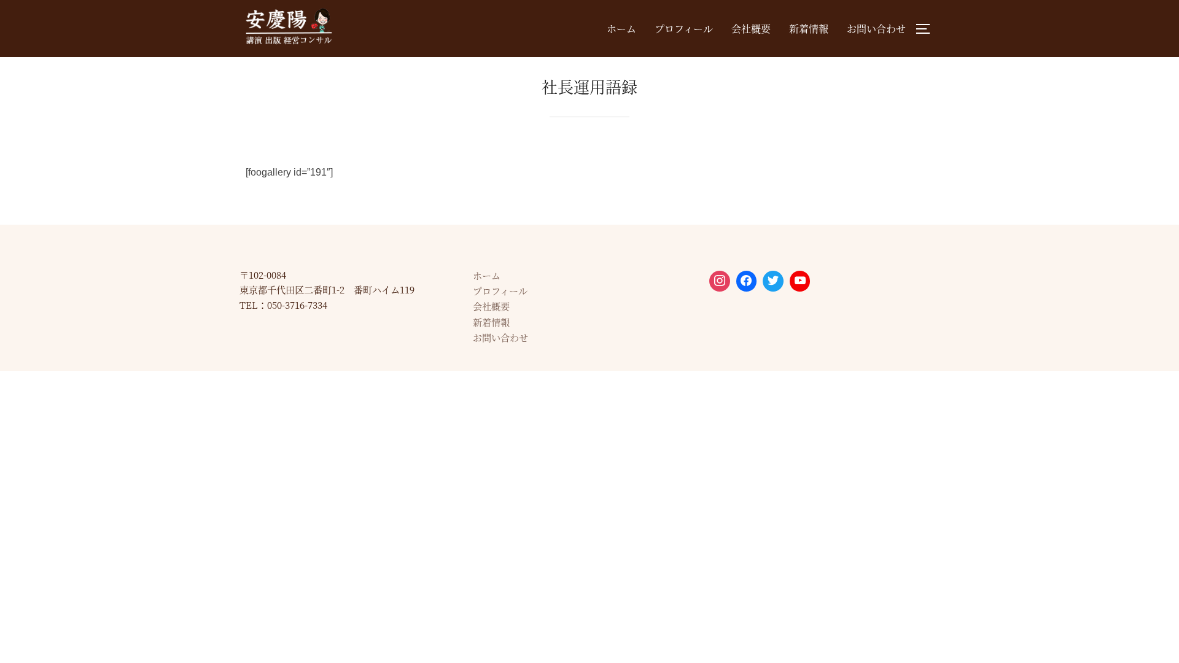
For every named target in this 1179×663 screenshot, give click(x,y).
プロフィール (684, 28)
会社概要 (751, 28)
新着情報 (808, 28)
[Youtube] (800, 281)
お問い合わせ (876, 28)
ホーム (621, 28)
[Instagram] (719, 281)
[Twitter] (773, 281)
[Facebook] (746, 281)
